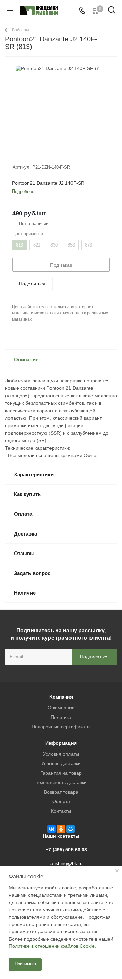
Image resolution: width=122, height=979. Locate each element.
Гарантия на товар (61, 773)
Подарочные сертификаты (61, 726)
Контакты (61, 811)
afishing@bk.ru (66, 863)
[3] (28, 158)
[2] (22, 158)
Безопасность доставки (61, 782)
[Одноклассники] (61, 829)
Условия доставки (61, 763)
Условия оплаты (61, 754)
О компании (61, 707)
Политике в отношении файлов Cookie (52, 946)
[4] (35, 158)
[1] (16, 158)
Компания (61, 697)
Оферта (61, 801)
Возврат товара (61, 792)
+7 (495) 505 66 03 (66, 849)
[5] (41, 158)
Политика (61, 717)
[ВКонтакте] (51, 829)
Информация (61, 743)
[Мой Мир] (70, 829)
